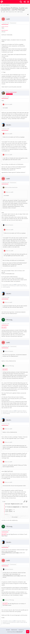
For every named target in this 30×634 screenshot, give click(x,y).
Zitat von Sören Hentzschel (11, 187)
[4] (3, 508)
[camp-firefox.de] (1, 1)
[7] (3, 513)
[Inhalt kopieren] (26, 501)
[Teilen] (28, 14)
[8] (3, 514)
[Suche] (20, 1)
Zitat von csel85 (8, 104)
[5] (3, 510)
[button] (24, 501)
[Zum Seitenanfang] (27, 631)
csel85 (3, 11)
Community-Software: (15, 631)
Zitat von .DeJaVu (9, 225)
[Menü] (28, 1)
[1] (3, 504)
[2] (3, 505)
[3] (3, 507)
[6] (3, 511)
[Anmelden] (24, 2)
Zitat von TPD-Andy (9, 365)
